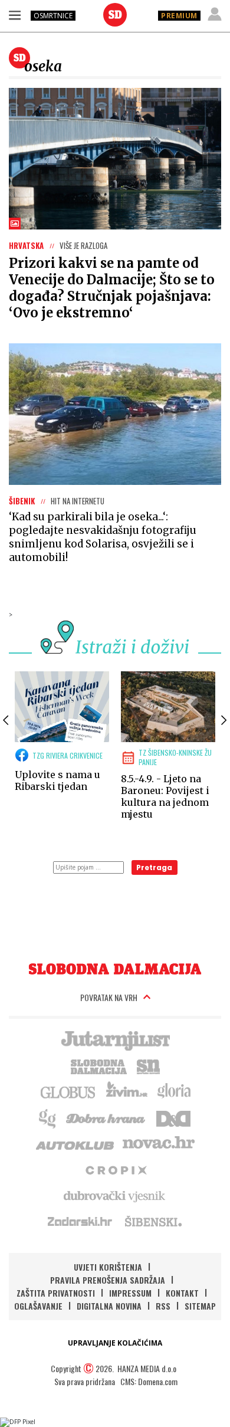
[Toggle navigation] (15, 15)
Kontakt (182, 1293)
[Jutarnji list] (115, 1039)
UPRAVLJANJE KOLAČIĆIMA (115, 1343)
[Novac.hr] (159, 1143)
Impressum (130, 1293)
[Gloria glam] (48, 1117)
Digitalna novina (109, 1306)
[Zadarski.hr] (80, 1221)
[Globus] (68, 1091)
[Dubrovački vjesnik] (115, 1195)
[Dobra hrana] (106, 1117)
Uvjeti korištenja (108, 1267)
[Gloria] (174, 1091)
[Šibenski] (152, 1221)
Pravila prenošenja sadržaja (107, 1280)
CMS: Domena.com (149, 1381)
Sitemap (200, 1306)
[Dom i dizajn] (173, 1117)
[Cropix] (115, 1169)
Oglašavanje (38, 1306)
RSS (163, 1306)
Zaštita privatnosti (56, 1293)
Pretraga (154, 867)
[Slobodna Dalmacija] (115, 15)
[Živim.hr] (127, 1091)
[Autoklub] (75, 1143)
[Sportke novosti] (148, 1065)
